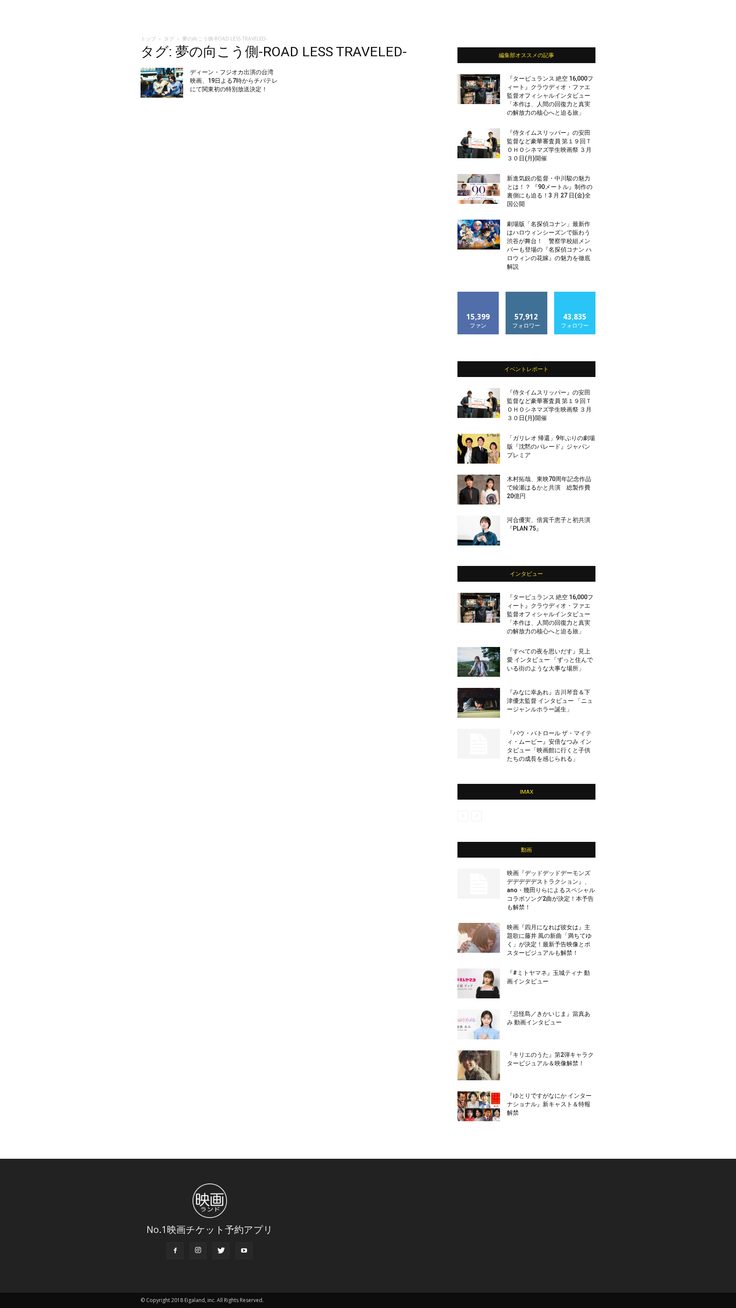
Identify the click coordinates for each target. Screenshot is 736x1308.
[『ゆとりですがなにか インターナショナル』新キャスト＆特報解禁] (478, 1106)
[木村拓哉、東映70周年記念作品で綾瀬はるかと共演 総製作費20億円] (478, 490)
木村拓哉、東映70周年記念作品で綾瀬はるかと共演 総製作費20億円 (549, 487)
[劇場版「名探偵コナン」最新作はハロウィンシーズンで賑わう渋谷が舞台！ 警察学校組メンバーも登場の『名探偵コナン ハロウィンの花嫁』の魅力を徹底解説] (478, 234)
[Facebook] (175, 1250)
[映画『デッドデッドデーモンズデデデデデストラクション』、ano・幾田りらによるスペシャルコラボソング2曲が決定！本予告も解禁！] (478, 884)
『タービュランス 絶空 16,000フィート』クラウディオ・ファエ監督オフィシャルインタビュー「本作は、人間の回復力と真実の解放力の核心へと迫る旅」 (550, 95)
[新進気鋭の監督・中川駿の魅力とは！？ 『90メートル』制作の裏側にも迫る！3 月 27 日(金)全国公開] (478, 189)
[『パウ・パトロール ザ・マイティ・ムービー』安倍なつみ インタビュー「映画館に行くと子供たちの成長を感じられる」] (478, 744)
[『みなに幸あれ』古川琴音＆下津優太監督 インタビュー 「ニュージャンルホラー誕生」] (478, 703)
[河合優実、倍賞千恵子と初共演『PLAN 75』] (478, 530)
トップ (148, 38)
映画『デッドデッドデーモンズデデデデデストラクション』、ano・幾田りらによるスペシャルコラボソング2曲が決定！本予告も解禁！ (551, 890)
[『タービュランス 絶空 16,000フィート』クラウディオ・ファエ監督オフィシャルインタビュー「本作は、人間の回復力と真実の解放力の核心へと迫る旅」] (478, 89)
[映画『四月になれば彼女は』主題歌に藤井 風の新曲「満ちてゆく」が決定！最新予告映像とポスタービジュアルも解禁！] (478, 938)
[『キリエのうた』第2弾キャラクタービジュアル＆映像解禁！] (478, 1065)
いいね (479, 295)
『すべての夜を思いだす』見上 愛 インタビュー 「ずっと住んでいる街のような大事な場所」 (550, 660)
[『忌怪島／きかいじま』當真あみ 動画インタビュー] (478, 1024)
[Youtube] (244, 1250)
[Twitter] (221, 1250)
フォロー (526, 295)
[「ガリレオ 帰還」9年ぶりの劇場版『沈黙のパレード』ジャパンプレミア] (478, 449)
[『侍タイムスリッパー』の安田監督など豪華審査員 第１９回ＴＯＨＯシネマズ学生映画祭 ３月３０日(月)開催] (478, 143)
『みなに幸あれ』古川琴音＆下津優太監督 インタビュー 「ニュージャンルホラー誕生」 (550, 701)
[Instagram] (198, 1250)
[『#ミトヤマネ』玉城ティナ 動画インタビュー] (478, 983)
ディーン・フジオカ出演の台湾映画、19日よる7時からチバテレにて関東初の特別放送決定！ (234, 81)
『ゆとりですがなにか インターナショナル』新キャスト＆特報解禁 (549, 1104)
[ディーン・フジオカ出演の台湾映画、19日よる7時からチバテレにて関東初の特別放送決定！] (162, 83)
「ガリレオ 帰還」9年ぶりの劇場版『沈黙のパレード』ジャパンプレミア (551, 446)
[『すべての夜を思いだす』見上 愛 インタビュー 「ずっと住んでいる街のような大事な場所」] (478, 662)
